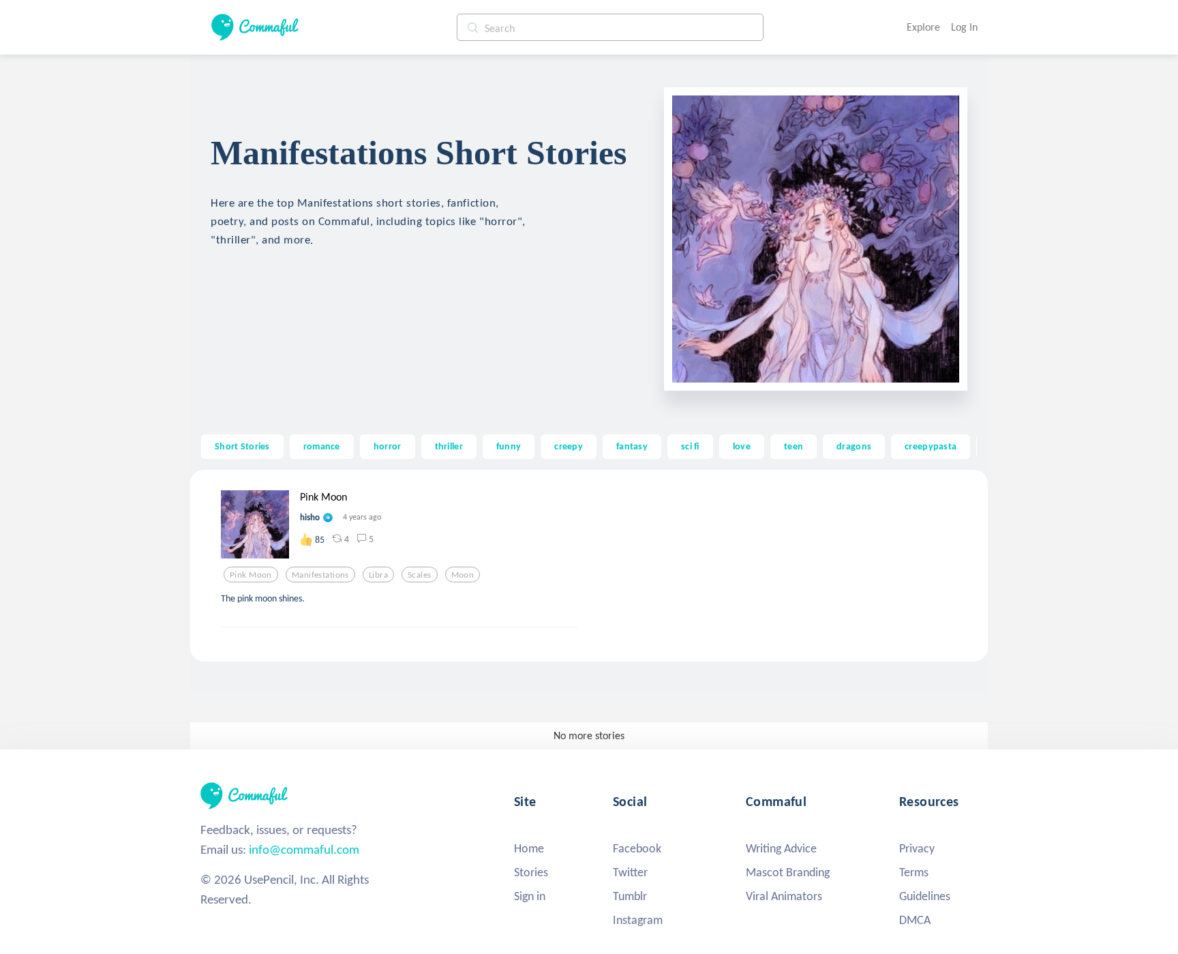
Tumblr (630, 896)
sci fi (690, 446)
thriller (449, 446)
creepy (568, 446)
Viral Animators (784, 896)
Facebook (637, 848)
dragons (853, 446)
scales (420, 575)
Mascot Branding (788, 872)
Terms (913, 872)
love (742, 446)
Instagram (638, 919)
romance (321, 446)
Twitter (630, 872)
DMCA (915, 919)
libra (378, 575)
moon (462, 575)
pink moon (251, 575)
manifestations (320, 575)
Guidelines (924, 896)
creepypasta (930, 446)
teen (793, 446)
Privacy (917, 848)
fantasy (632, 446)
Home (529, 848)
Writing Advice (781, 848)
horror (388, 446)
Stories (531, 872)
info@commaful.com (304, 849)
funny (508, 446)
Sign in (529, 896)
